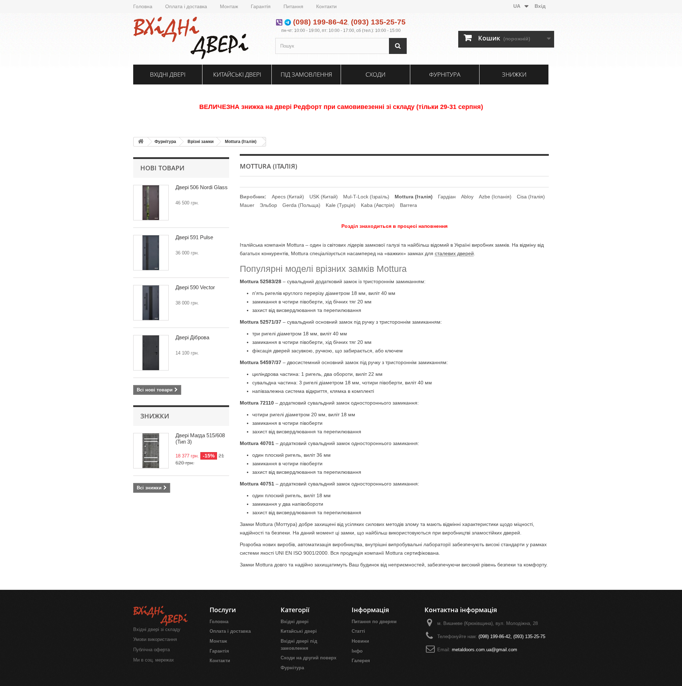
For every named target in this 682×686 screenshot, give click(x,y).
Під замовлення (306, 74)
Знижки (514, 74)
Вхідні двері (167, 74)
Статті (358, 631)
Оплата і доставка (186, 6)
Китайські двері (237, 74)
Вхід (540, 6)
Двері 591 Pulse (194, 237)
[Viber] (279, 22)
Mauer (247, 205)
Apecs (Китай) (288, 196)
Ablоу (467, 196)
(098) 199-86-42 (320, 22)
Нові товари (162, 168)
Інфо (357, 651)
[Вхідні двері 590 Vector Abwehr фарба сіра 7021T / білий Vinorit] (151, 302)
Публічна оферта (151, 649)
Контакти (326, 6)
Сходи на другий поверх (308, 657)
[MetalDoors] (199, 38)
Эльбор (268, 205)
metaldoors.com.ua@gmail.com (484, 649)
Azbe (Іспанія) (495, 196)
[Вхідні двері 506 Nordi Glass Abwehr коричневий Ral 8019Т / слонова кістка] (151, 202)
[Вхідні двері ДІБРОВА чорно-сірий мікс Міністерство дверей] (151, 353)
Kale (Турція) (341, 205)
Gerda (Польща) (301, 205)
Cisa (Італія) (531, 196)
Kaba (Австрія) (378, 205)
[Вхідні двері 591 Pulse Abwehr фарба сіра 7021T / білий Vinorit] (151, 252)
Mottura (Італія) (240, 141)
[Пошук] (398, 46)
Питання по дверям (374, 621)
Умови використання (155, 639)
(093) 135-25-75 (378, 22)
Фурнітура (444, 74)
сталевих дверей (454, 253)
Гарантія (261, 6)
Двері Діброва (192, 337)
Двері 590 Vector (195, 287)
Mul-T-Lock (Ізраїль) (366, 196)
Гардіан (447, 196)
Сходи (375, 74)
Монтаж (229, 6)
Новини (360, 641)
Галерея (361, 660)
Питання (293, 6)
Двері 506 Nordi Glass (201, 187)
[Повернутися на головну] (140, 141)
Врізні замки (200, 141)
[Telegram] (288, 22)
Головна (142, 6)
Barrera (408, 205)
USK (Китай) (323, 196)
